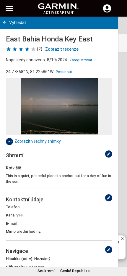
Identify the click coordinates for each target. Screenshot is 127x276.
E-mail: (11, 223)
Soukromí (46, 271)
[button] (119, 249)
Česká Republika (74, 271)
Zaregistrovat (80, 60)
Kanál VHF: (15, 215)
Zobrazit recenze (62, 49)
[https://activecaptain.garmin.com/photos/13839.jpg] (59, 106)
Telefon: (13, 207)
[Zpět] (4, 23)
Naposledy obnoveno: (26, 59)
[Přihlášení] (107, 11)
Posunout (64, 72)
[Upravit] (108, 154)
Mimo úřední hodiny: (23, 231)
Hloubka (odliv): (19, 258)
